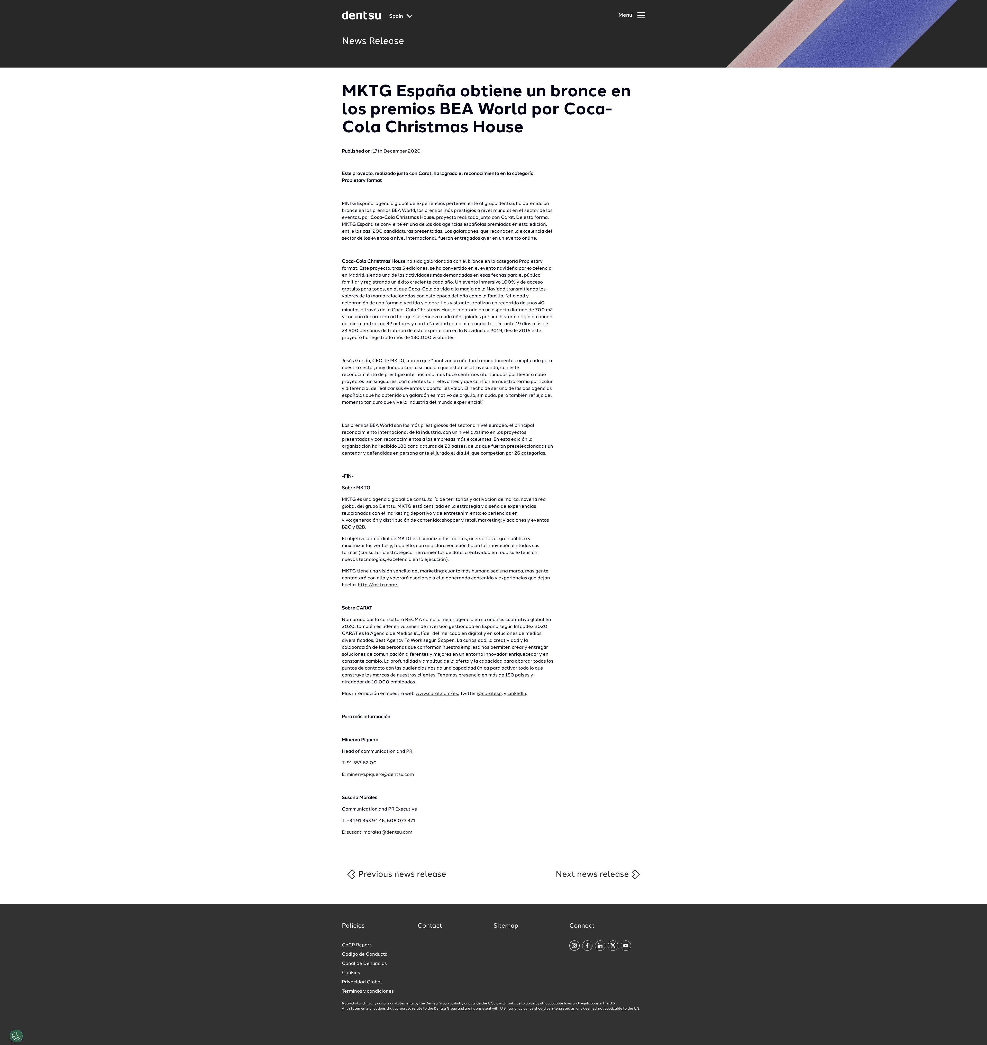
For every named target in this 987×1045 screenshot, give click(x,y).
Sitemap (506, 926)
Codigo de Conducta (365, 954)
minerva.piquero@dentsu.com (380, 774)
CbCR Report (356, 945)
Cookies (351, 973)
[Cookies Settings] (16, 1036)
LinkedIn (516, 693)
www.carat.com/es (437, 693)
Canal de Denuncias (364, 963)
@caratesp (489, 693)
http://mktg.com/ (378, 585)
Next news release (593, 874)
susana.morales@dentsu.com (379, 832)
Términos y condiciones (368, 991)
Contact (430, 926)
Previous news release (401, 874)
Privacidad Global (362, 982)
